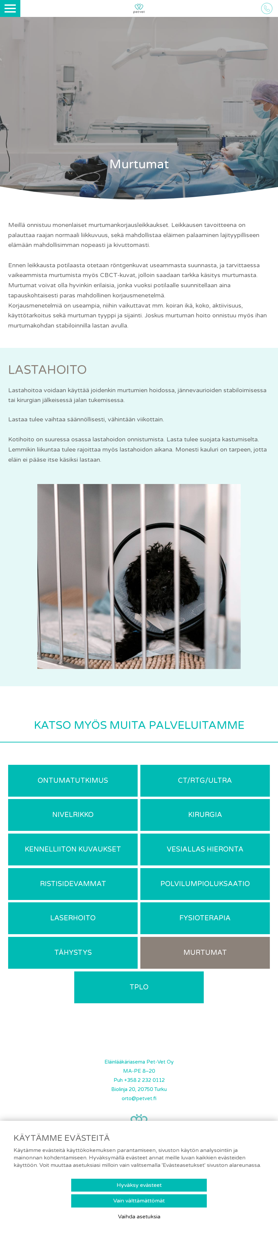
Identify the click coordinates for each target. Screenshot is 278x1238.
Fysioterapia (205, 918)
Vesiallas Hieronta (205, 849)
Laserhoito (73, 918)
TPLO (139, 987)
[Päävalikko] (10, 8)
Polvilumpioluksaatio (205, 884)
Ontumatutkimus (73, 781)
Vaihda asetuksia (139, 1216)
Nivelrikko (73, 815)
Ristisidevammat (73, 884)
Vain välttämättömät (139, 1200)
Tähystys (73, 953)
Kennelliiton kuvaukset (73, 849)
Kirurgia (205, 815)
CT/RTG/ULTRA (205, 781)
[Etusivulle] (139, 9)
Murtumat (205, 953)
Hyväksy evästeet (139, 1185)
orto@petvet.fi (139, 1098)
